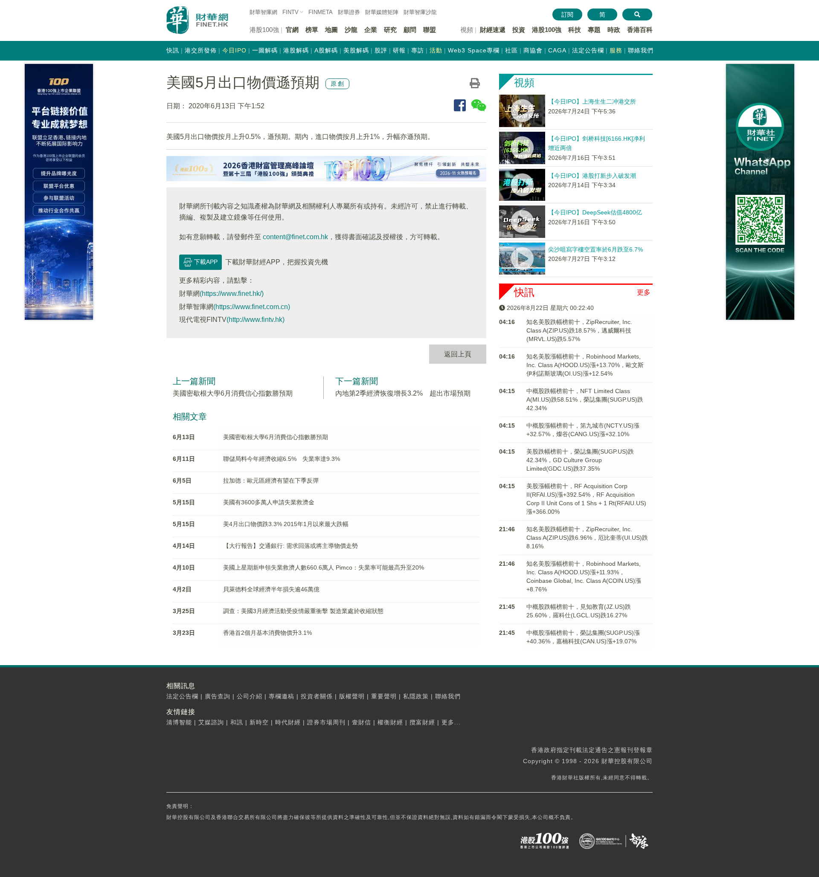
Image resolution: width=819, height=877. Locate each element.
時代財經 (288, 722)
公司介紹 (249, 696)
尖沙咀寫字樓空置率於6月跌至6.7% (595, 249)
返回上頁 (457, 354)
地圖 (331, 29)
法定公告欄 (588, 50)
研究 (390, 29)
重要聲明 (384, 696)
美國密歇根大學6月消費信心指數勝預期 (233, 393)
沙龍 (351, 29)
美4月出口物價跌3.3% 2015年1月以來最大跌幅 (286, 524)
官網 (292, 29)
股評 (381, 50)
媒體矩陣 (381, 12)
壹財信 (361, 722)
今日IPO (234, 50)
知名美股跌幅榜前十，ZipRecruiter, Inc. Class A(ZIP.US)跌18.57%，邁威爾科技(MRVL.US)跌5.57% (579, 330)
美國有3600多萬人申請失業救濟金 (268, 502)
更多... (451, 722)
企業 (370, 29)
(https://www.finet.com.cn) (251, 306)
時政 (613, 29)
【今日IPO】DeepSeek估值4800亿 (595, 212)
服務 (616, 50)
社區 (511, 50)
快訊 (172, 50)
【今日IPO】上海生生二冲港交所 (592, 101)
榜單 (311, 29)
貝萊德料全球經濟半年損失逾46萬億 (271, 589)
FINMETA (320, 12)
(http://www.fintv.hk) (256, 319)
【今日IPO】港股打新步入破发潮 (592, 175)
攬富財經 (422, 722)
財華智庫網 (263, 12)
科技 (574, 29)
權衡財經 (390, 722)
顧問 (410, 29)
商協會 (533, 50)
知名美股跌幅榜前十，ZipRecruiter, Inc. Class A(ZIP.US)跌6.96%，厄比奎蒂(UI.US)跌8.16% (587, 538)
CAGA (557, 50)
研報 (399, 50)
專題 (594, 29)
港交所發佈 (201, 50)
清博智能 (179, 722)
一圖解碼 (265, 50)
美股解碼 (356, 50)
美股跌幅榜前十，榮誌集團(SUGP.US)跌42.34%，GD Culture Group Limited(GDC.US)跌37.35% (580, 460)
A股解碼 (326, 50)
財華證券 (349, 12)
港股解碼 (296, 50)
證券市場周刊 (326, 722)
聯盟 (429, 29)
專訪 (417, 50)
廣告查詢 (217, 696)
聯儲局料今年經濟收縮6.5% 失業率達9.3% (281, 458)
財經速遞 (492, 29)
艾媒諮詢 (211, 722)
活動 (436, 50)
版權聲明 (352, 696)
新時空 (259, 722)
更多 (644, 292)
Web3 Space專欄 (474, 50)
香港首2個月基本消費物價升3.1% (267, 632)
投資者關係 (317, 696)
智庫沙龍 (420, 12)
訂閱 (567, 14)
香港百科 (640, 29)
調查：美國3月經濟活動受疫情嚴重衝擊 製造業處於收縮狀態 (303, 611)
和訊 (236, 722)
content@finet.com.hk (295, 236)
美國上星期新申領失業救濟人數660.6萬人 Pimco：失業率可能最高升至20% (323, 567)
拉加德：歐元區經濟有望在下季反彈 (271, 480)
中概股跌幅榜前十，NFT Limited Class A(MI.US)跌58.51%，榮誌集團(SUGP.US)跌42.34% (584, 399)
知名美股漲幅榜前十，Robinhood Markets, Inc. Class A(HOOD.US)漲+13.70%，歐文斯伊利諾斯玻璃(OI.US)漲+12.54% (585, 365)
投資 (518, 29)
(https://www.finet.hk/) (232, 293)
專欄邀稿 (281, 696)
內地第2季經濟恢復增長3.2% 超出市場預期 (402, 393)
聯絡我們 (640, 50)
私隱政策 (416, 696)
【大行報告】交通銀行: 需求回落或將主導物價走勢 (290, 545)
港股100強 (546, 29)
